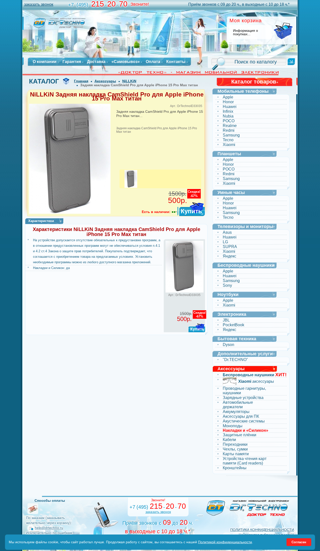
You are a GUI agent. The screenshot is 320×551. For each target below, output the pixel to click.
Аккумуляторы (236, 412)
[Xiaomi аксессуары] (229, 382)
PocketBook (233, 325)
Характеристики (41, 221)
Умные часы (231, 192)
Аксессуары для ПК (241, 416)
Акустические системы (244, 421)
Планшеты (229, 153)
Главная (81, 81)
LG (225, 242)
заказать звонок (38, 4)
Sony (227, 285)
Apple (228, 97)
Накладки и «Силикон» (245, 430)
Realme (230, 126)
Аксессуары (105, 81)
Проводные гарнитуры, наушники (244, 390)
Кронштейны (234, 468)
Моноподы (232, 426)
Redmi (228, 130)
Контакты (176, 62)
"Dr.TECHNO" (235, 360)
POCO (228, 121)
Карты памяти (236, 454)
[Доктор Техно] (247, 508)
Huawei (229, 106)
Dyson (228, 344)
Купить (191, 211)
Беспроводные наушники (246, 265)
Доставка (96, 62)
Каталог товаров (253, 81)
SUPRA (230, 246)
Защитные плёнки (239, 435)
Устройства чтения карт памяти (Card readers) (244, 460)
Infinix (228, 111)
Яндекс (229, 256)
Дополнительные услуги (245, 353)
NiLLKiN (129, 81)
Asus (227, 232)
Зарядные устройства (243, 398)
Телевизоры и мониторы (245, 226)
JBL (226, 320)
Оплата (153, 62)
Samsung (231, 135)
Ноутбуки (228, 294)
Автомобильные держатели (238, 404)
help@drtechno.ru (49, 528)
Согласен (299, 542)
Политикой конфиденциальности (225, 542)
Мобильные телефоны (243, 91)
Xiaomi (229, 144)
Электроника (232, 314)
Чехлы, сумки (235, 449)
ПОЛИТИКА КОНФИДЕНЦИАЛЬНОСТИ (262, 530)
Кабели (229, 440)
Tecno (228, 140)
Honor (228, 102)
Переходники (235, 444)
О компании (44, 62)
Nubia (228, 116)
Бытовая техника (237, 338)
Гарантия (71, 62)
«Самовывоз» (126, 62)
